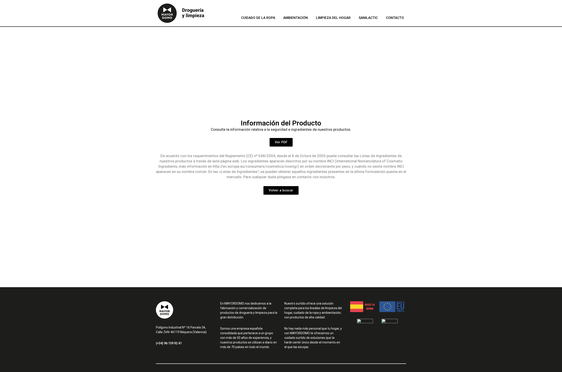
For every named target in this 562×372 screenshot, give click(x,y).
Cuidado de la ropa (258, 18)
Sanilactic (368, 18)
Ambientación (295, 18)
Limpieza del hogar (333, 18)
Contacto (395, 18)
